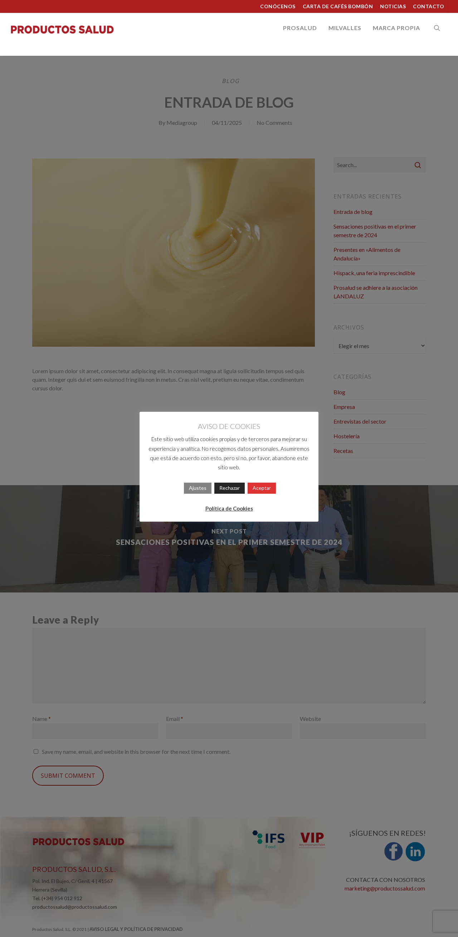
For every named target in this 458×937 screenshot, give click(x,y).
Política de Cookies (229, 508)
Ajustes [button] (197, 488)
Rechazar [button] (229, 488)
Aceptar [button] (262, 488)
